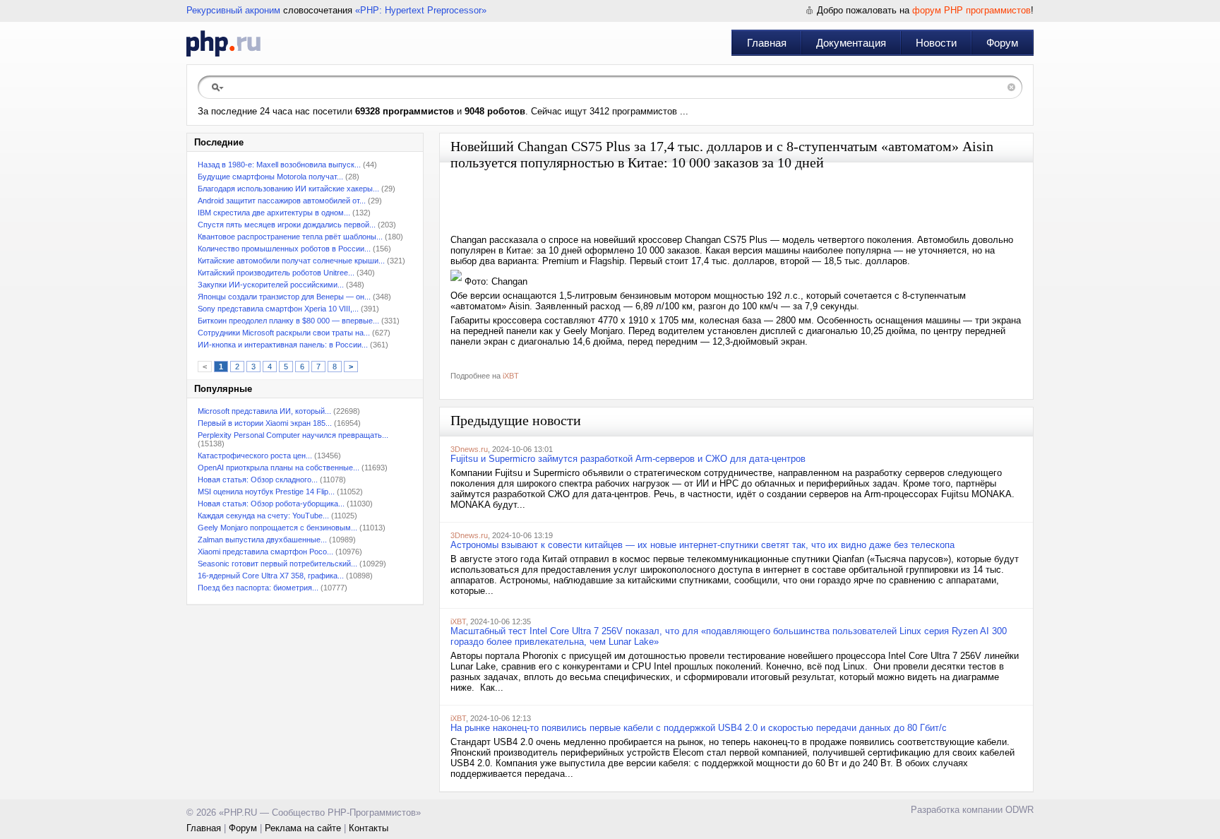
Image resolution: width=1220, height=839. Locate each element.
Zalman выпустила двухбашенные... (262, 539)
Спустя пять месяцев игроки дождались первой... (287, 224)
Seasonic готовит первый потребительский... (277, 563)
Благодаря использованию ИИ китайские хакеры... (288, 188)
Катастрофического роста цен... (255, 455)
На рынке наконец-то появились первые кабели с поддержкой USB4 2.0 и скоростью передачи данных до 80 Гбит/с (698, 727)
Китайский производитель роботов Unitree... (276, 272)
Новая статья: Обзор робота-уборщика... (271, 503)
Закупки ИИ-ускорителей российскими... (271, 284)
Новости (936, 43)
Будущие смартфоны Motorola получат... (270, 176)
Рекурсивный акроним (233, 10)
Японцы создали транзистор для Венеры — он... (284, 296)
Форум (1002, 43)
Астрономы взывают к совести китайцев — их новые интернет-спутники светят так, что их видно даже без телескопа (702, 545)
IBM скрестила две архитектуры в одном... (274, 212)
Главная (767, 43)
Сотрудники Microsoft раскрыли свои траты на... (284, 332)
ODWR (1019, 809)
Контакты (368, 828)
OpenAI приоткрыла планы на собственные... (278, 467)
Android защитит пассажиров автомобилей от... (282, 200)
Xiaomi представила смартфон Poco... (265, 551)
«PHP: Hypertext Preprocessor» (420, 10)
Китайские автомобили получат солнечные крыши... (291, 260)
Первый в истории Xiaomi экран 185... (265, 423)
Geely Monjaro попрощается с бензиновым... (277, 527)
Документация (851, 43)
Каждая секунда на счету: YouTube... (263, 515)
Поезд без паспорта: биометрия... (258, 587)
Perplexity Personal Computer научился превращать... (293, 435)
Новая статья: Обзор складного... (258, 479)
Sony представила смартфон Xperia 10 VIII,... (278, 308)
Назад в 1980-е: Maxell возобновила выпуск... (279, 164)
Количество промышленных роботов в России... (284, 248)
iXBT (511, 375)
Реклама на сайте (303, 828)
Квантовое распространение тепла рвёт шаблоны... (290, 236)
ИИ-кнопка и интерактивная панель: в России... (283, 344)
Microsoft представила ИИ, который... (264, 411)
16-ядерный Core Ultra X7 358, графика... (271, 575)
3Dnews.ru (469, 449)
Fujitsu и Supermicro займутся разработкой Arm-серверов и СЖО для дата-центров (628, 458)
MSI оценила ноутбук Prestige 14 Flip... (266, 491)
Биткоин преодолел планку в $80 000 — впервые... (288, 320)
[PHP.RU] (223, 43)
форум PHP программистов (971, 10)
